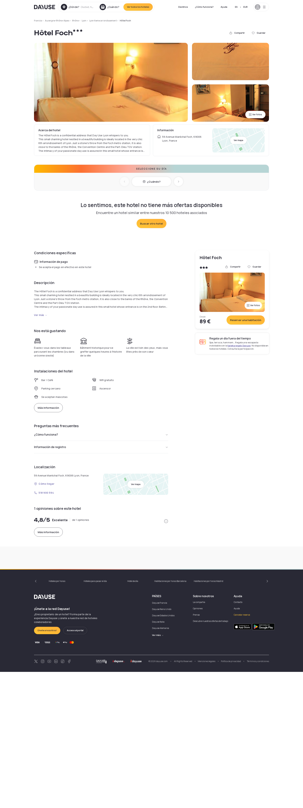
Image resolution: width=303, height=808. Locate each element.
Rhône (75, 20)
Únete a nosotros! (47, 630)
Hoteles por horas (57, 581)
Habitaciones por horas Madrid (208, 581)
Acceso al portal (75, 630)
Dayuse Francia (159, 602)
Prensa (196, 614)
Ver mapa (238, 140)
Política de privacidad (231, 661)
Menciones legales (206, 661)
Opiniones (198, 608)
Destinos (183, 6)
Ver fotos (257, 114)
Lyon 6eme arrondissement (103, 20)
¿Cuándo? (153, 181)
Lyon (84, 20)
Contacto (238, 602)
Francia (38, 20)
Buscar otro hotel (151, 223)
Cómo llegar (46, 483)
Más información (48, 408)
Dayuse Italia (158, 621)
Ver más (39, 315)
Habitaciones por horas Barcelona (170, 581)
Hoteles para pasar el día (95, 581)
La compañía (199, 602)
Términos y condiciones (258, 661)
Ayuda (224, 6)
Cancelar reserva (242, 614)
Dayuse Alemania (160, 628)
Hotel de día (132, 581)
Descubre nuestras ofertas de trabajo (210, 621)
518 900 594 (46, 492)
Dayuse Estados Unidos (163, 615)
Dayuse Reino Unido (161, 609)
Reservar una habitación (245, 320)
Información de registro (50, 447)
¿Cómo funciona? (204, 6)
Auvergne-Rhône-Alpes (57, 20)
